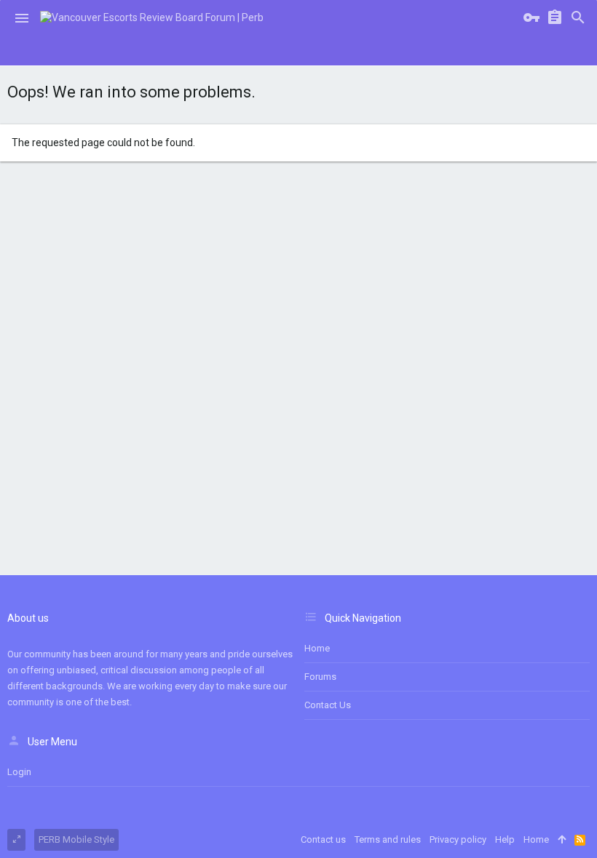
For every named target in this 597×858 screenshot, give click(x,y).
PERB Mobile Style (76, 839)
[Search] (578, 18)
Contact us (327, 704)
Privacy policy (458, 839)
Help (505, 839)
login (19, 771)
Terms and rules (388, 839)
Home (317, 648)
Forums (320, 676)
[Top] (561, 840)
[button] (21, 18)
